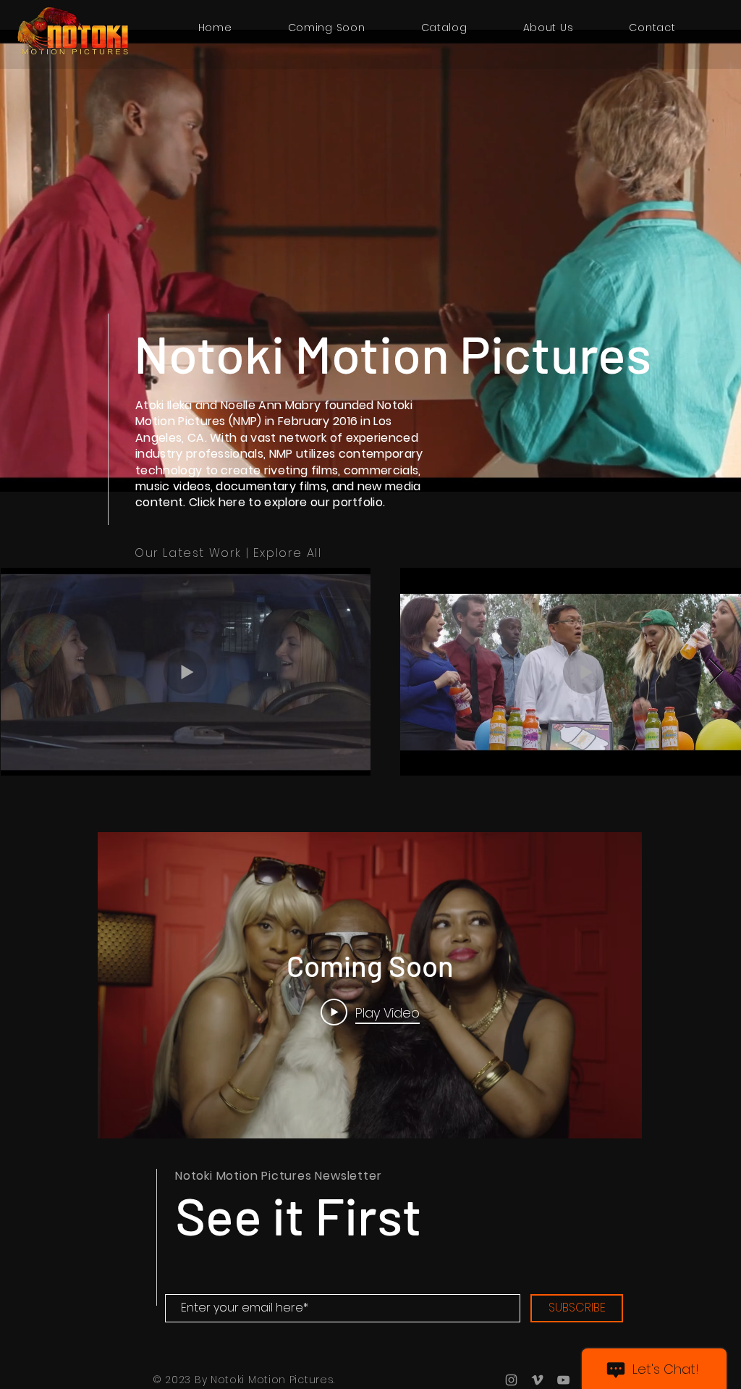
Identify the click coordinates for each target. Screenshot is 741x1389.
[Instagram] (511, 1380)
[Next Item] (716, 672)
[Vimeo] (537, 1380)
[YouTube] (563, 1380)
